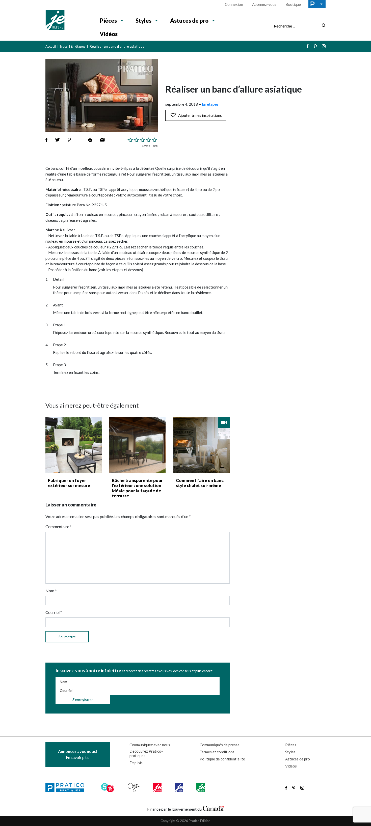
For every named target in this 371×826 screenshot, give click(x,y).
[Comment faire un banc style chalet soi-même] (201, 445)
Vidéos (109, 34)
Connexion (234, 4)
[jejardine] (201, 788)
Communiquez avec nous (149, 745)
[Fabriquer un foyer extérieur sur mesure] (73, 445)
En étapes (78, 46)
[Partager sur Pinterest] (69, 140)
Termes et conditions (217, 752)
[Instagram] (324, 46)
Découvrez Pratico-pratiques (146, 753)
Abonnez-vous (264, 4)
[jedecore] (179, 788)
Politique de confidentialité (222, 759)
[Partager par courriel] (102, 140)
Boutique (293, 4)
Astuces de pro (189, 20)
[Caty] (134, 788)
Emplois (136, 762)
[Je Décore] (67, 20)
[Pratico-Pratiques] (67, 788)
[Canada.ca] (213, 808)
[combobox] (296, 26)
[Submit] (322, 26)
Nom (51, 590)
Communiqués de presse (220, 745)
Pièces (108, 20)
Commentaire (58, 526)
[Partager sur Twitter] (57, 140)
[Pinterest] (315, 46)
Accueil (50, 46)
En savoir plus (77, 754)
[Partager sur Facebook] (46, 140)
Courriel (53, 612)
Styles (143, 20)
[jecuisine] (157, 788)
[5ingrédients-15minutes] (108, 788)
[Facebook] (308, 46)
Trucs (63, 46)
